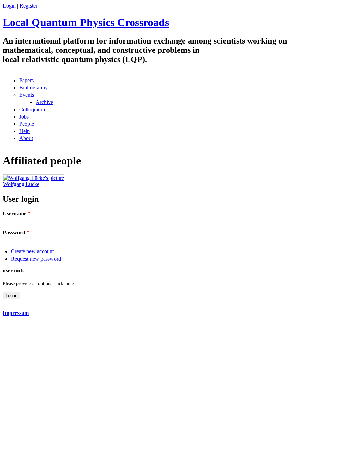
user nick (13, 270)
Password (16, 232)
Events (26, 95)
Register (28, 6)
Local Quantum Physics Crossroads (86, 22)
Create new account (32, 251)
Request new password (36, 259)
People (26, 124)
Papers (26, 80)
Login (9, 6)
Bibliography (33, 87)
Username (17, 214)
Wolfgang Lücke (21, 184)
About (26, 138)
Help (24, 131)
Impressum (16, 313)
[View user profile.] (33, 178)
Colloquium (32, 109)
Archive (44, 102)
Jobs (24, 117)
